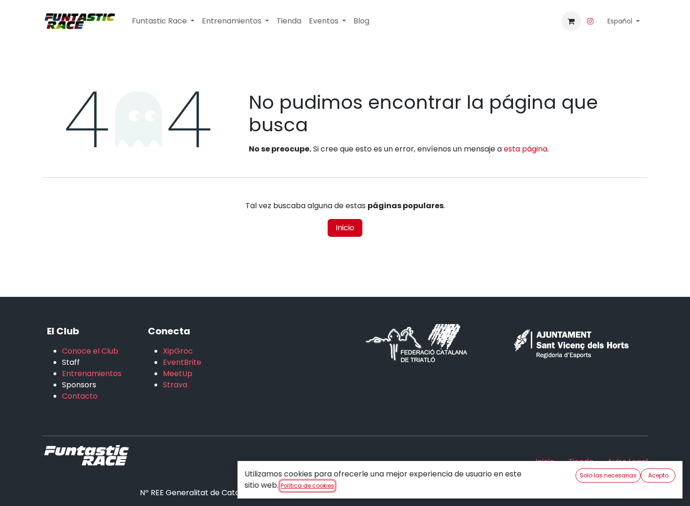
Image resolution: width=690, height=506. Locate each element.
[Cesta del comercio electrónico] (571, 21)
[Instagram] (590, 21)
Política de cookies (307, 486)
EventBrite (182, 362)
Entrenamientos (92, 373)
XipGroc (178, 351)
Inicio (345, 227)
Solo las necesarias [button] (608, 475)
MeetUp (177, 373)
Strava (175, 384)
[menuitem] (163, 21)
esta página (525, 148)
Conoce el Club (90, 351)
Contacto (80, 396)
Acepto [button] (658, 475)
